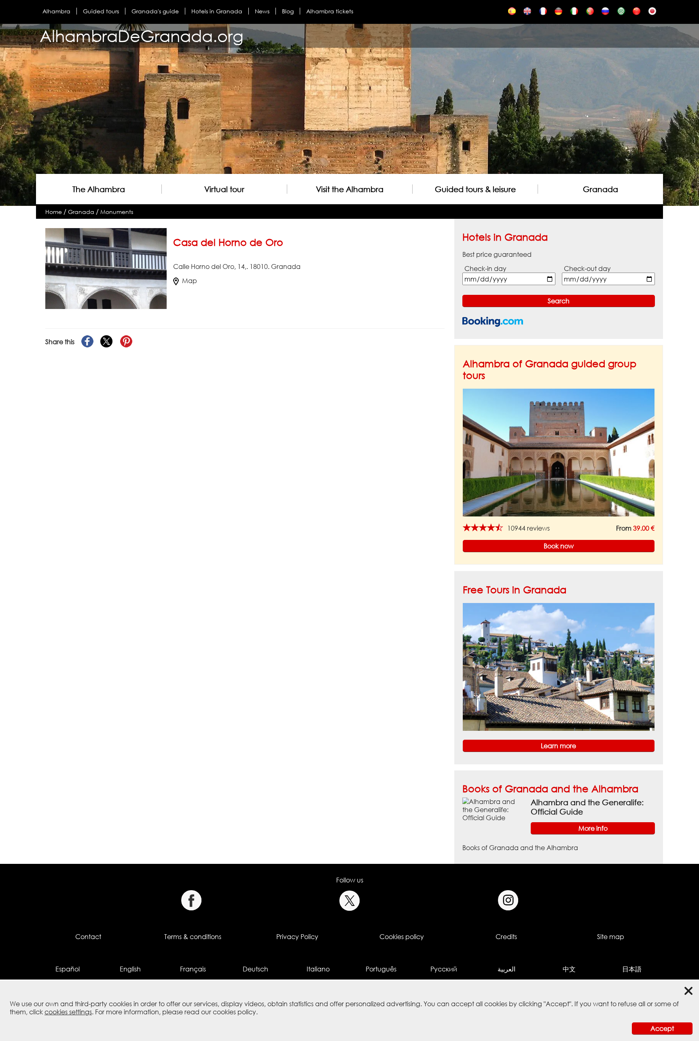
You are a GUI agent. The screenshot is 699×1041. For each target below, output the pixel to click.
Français (193, 969)
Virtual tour (224, 189)
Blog (288, 11)
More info (593, 828)
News (262, 11)
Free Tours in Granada (514, 589)
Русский (443, 969)
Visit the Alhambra (349, 189)
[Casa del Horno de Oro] (512, 13)
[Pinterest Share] (126, 341)
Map (189, 281)
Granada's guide (155, 11)
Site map (610, 937)
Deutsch (255, 969)
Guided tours (101, 11)
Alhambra (56, 11)
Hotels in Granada (216, 11)
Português (381, 969)
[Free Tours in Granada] (559, 666)
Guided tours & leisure (475, 189)
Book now (559, 546)
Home (53, 211)
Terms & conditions (192, 937)
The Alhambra (98, 189)
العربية (506, 969)
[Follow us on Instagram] (508, 900)
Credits (506, 937)
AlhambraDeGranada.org (142, 36)
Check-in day (485, 268)
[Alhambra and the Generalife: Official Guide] (493, 809)
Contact (88, 937)
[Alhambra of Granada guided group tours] (559, 452)
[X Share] (106, 341)
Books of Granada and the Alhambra (550, 788)
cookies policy (234, 1012)
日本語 (632, 969)
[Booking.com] (492, 322)
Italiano (318, 969)
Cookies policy (401, 937)
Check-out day (587, 268)
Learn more (558, 746)
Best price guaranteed (497, 254)
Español (67, 969)
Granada (600, 189)
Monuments (116, 211)
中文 (569, 969)
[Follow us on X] (349, 900)
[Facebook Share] (87, 341)
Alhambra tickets (329, 11)
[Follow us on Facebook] (191, 900)
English (130, 969)
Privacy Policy (297, 937)
